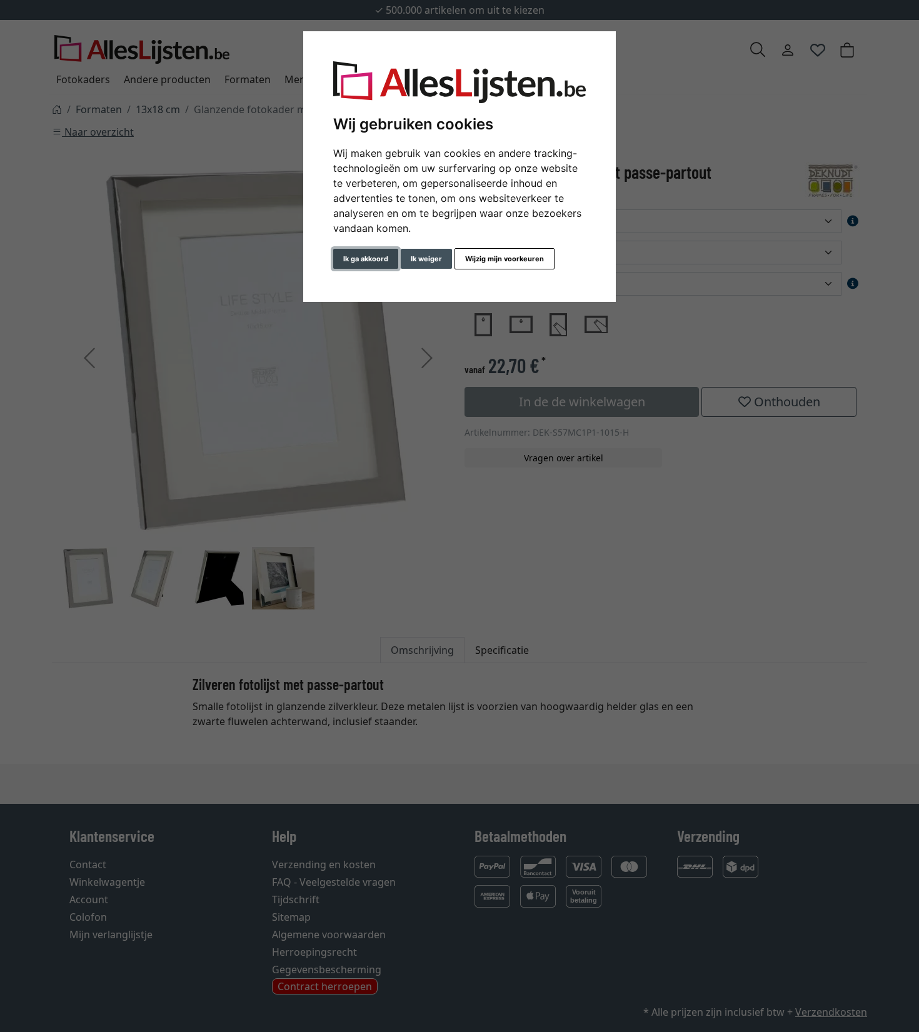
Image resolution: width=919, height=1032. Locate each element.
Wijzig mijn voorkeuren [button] (504, 258)
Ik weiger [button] (426, 258)
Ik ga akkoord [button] (365, 258)
